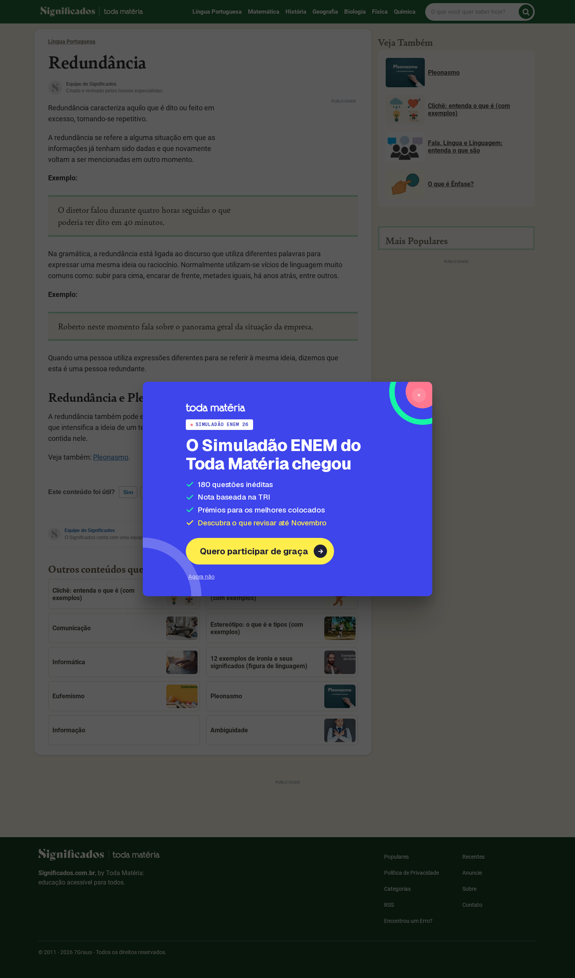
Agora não (201, 576)
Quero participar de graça (254, 551)
